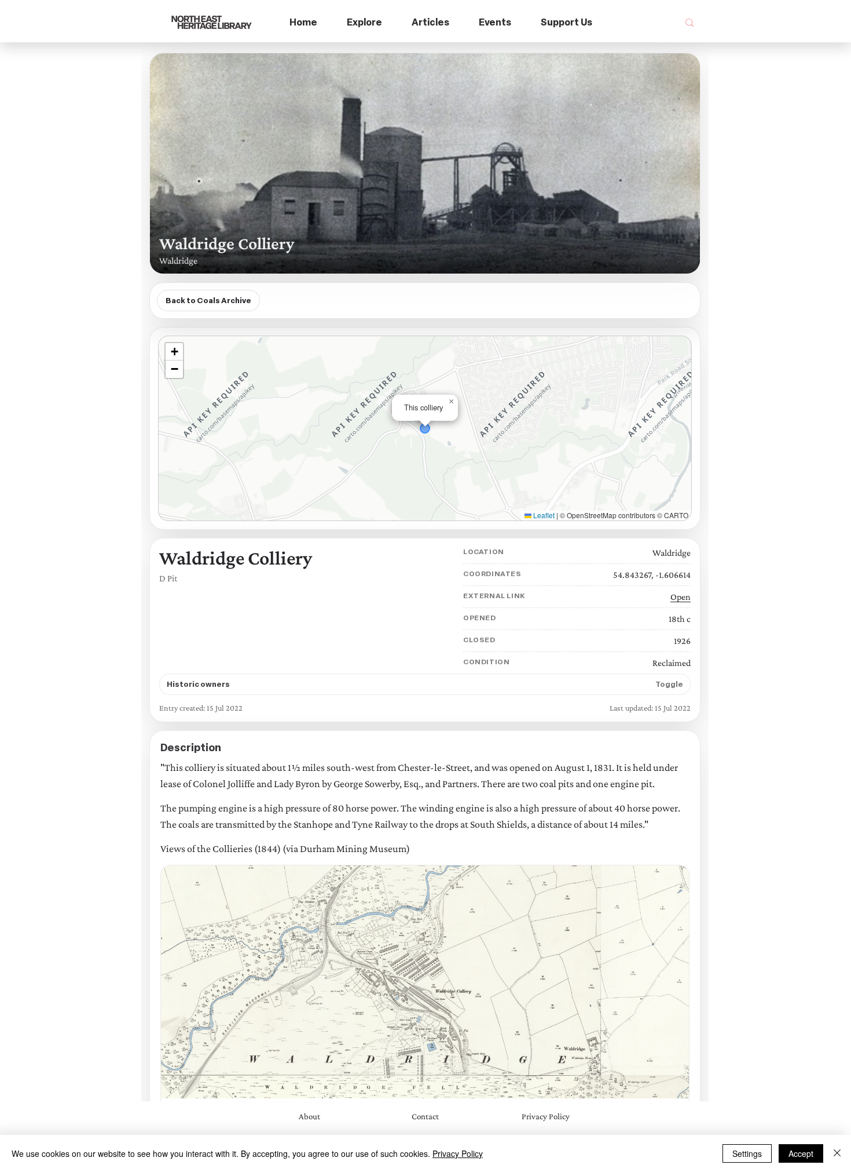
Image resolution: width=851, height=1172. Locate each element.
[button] (365, 23)
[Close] (837, 1153)
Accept (800, 1153)
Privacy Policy (457, 1153)
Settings (747, 1153)
